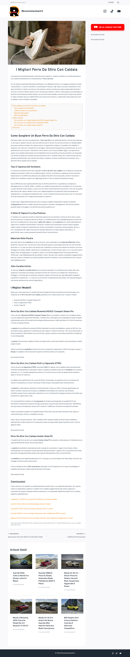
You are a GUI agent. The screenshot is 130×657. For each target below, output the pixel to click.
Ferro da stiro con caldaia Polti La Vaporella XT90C (31, 123)
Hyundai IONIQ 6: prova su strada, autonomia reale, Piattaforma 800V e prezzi (38, 513)
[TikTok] (112, 11)
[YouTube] (119, 11)
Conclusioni (16, 128)
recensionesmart (19, 584)
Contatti (111, 2)
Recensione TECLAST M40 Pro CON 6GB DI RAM (25, 535)
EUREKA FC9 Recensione (76, 535)
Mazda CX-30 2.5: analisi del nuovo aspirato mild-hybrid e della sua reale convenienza (46, 623)
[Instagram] (105, 11)
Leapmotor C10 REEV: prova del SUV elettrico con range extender (34, 499)
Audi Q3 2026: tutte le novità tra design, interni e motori (31, 504)
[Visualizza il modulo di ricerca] (118, 2)
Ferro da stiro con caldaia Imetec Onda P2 (28, 125)
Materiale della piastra (21, 113)
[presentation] (21, 561)
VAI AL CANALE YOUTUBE (110, 27)
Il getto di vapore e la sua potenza (25, 111)
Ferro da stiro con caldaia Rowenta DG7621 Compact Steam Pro (35, 120)
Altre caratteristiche (21, 116)
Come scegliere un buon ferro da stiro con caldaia (28, 106)
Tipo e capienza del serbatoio (24, 108)
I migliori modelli (17, 118)
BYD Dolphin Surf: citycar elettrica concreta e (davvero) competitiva (71, 623)
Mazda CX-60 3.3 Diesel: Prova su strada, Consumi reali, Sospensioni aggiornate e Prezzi (42, 518)
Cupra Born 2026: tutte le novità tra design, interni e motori (32, 509)
